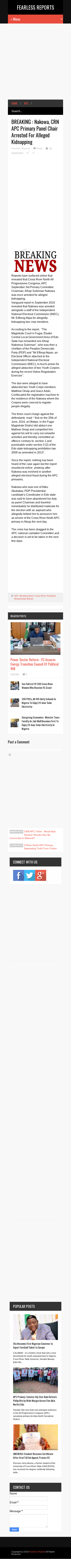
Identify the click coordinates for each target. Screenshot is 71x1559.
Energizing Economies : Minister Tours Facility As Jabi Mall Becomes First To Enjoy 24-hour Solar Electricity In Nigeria (40, 722)
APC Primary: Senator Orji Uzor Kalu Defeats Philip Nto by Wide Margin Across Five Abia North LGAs (35, 1400)
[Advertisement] (35, 64)
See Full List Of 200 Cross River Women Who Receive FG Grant (37, 685)
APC (26, 103)
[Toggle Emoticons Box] (10, 754)
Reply (39, 148)
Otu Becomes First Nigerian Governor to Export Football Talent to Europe (33, 1345)
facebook (18, 875)
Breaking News (26, 596)
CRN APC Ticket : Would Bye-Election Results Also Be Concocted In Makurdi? (33, 835)
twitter (29, 875)
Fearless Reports (35, 7)
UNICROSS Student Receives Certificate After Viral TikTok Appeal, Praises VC (33, 1455)
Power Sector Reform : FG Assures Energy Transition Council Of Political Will (34, 664)
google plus (40, 875)
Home (14, 103)
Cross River (40, 596)
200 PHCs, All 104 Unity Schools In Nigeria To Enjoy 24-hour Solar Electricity (39, 702)
